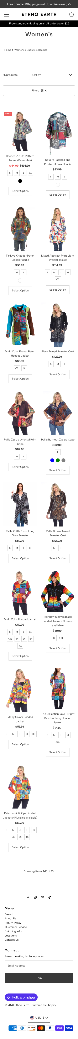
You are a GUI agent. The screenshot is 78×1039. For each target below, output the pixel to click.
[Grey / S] (63, 460)
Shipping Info (13, 931)
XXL (58, 279)
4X (20, 645)
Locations (11, 935)
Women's (19, 49)
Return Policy (13, 922)
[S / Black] (20, 181)
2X (24, 638)
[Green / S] (58, 460)
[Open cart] (71, 14)
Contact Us (12, 939)
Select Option (20, 190)
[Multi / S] (58, 185)
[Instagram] (35, 897)
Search (9, 914)
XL (30, 172)
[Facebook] (28, 897)
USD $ (39, 1017)
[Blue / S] (52, 460)
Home (7, 49)
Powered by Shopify (43, 1005)
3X (31, 638)
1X (17, 638)
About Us (10, 918)
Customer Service (16, 927)
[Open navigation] (6, 14)
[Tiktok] (49, 897)
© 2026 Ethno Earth (17, 1005)
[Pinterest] (42, 897)
